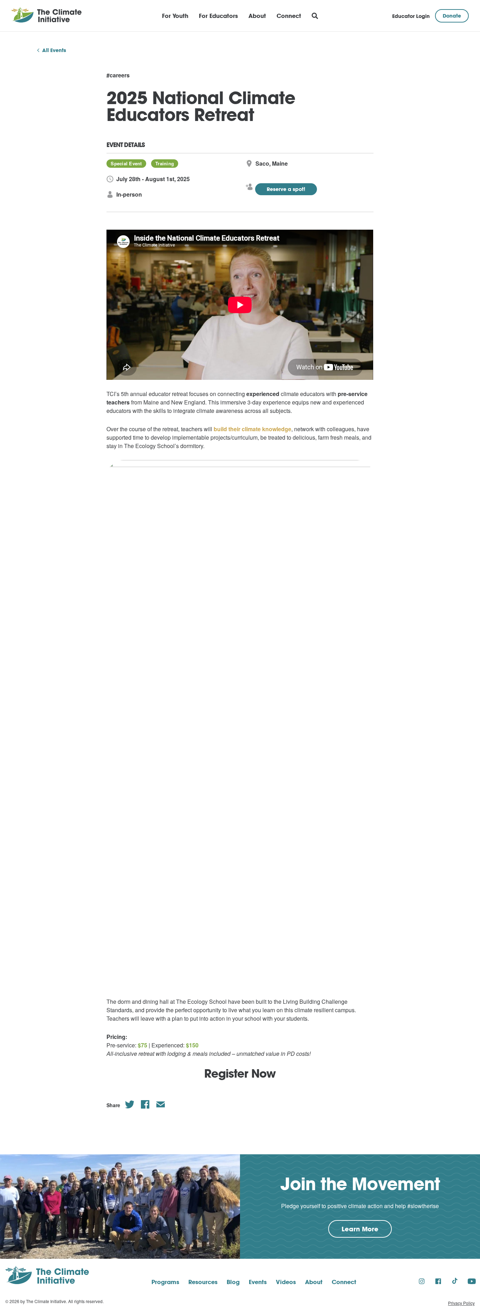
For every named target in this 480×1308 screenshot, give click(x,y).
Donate (452, 15)
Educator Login (411, 16)
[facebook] (438, 1281)
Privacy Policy (461, 1303)
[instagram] (421, 1281)
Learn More (367, 1231)
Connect (289, 15)
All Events (54, 50)
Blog (233, 1281)
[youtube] (472, 1281)
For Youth (175, 15)
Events (258, 1281)
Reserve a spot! (286, 189)
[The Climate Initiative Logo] (46, 16)
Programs (165, 1281)
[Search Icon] (315, 16)
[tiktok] (455, 1281)
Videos (286, 1281)
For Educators (218, 15)
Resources (203, 1281)
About (257, 15)
